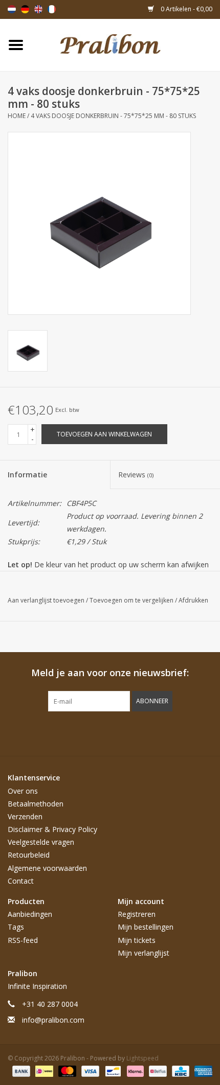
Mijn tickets (137, 940)
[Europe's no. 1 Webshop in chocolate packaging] (126, 44)
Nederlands (12, 9)
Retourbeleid (29, 855)
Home (17, 115)
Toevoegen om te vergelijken (132, 600)
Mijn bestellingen (145, 927)
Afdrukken (193, 600)
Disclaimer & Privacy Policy (52, 829)
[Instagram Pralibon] (128, 732)
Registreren (137, 914)
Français (52, 9)
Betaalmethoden (35, 804)
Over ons (23, 791)
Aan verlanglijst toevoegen (47, 600)
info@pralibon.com (53, 1020)
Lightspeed (142, 1058)
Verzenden (25, 816)
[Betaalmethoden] (20, 1071)
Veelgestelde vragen (41, 842)
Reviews (135, 474)
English (38, 9)
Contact (21, 881)
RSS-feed (23, 940)
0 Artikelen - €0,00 (185, 9)
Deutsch (25, 9)
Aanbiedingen (30, 914)
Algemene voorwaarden (47, 868)
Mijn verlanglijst (143, 953)
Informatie (27, 474)
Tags (16, 927)
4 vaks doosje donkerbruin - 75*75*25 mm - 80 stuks (113, 115)
